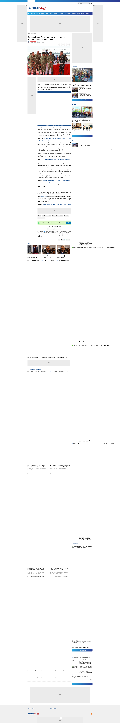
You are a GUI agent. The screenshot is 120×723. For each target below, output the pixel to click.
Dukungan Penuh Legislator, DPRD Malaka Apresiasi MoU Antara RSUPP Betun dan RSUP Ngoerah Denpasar (81, 120)
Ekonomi (55, 13)
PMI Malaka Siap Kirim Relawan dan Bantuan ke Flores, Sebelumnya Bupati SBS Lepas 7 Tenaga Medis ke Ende (85, 244)
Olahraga (74, 13)
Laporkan (64, 233)
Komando (60, 86)
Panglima (66, 215)
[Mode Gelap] (91, 3)
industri (43, 215)
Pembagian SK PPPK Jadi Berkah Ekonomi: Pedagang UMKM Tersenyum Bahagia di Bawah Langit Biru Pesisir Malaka (82, 85)
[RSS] (91, 714)
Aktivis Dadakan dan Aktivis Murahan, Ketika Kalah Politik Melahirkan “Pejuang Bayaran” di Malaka (85, 663)
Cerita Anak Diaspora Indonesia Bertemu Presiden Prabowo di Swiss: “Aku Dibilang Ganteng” (63, 356)
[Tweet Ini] (62, 44)
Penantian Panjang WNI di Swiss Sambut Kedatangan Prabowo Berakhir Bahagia (63, 256)
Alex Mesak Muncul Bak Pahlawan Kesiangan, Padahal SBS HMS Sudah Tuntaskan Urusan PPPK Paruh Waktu (85, 672)
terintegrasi (44, 196)
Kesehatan (68, 13)
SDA (48, 146)
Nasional (33, 13)
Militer (57, 215)
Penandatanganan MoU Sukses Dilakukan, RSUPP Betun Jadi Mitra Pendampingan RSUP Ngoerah (76, 131)
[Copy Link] (69, 44)
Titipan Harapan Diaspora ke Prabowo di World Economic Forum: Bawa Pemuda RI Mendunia (48, 256)
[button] (89, 3)
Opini (78, 13)
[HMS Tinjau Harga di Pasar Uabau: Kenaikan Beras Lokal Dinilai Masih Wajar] (75, 95)
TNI (62, 84)
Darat (39, 215)
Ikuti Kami (50, 228)
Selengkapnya (82, 99)
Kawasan (49, 215)
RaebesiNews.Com (33, 41)
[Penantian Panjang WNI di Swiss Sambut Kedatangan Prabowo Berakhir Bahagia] (63, 249)
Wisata (82, 13)
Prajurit (39, 218)
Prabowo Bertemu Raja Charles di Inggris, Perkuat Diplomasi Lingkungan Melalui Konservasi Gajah (48, 356)
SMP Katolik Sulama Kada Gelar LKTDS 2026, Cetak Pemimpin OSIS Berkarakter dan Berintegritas (81, 647)
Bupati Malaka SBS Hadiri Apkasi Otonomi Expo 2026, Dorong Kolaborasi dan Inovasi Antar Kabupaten (85, 342)
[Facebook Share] (59, 44)
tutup (26, 5)
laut (53, 215)
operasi (61, 215)
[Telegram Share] (64, 44)
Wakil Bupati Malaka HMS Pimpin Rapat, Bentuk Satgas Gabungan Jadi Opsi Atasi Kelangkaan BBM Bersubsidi (88, 1)
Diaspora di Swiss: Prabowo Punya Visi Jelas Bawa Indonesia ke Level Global (33, 356)
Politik (42, 13)
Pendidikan (61, 13)
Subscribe (58, 228)
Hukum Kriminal (49, 13)
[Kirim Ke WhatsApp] (67, 44)
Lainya (87, 13)
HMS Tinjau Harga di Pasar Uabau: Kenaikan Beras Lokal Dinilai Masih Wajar (85, 95)
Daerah (38, 13)
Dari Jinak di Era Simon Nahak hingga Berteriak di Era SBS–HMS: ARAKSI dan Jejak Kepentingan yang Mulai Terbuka (85, 680)
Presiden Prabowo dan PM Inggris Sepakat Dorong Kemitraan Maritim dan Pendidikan (33, 256)
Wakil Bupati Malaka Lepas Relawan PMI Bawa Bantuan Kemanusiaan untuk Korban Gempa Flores (85, 145)
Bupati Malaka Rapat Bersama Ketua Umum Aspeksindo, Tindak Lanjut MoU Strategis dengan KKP (38, 1)
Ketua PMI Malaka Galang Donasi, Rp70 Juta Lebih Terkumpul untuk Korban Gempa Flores (84, 440)
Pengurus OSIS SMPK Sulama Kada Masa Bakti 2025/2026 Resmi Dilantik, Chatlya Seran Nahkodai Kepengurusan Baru (81, 642)
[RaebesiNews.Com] (37, 8)
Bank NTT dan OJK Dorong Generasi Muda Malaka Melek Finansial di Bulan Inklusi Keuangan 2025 (85, 89)
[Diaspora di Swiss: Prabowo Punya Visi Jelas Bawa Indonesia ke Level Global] (34, 307)
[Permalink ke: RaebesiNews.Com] (29, 41)
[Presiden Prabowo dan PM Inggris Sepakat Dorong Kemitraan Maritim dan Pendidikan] (34, 249)
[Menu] (28, 3)
